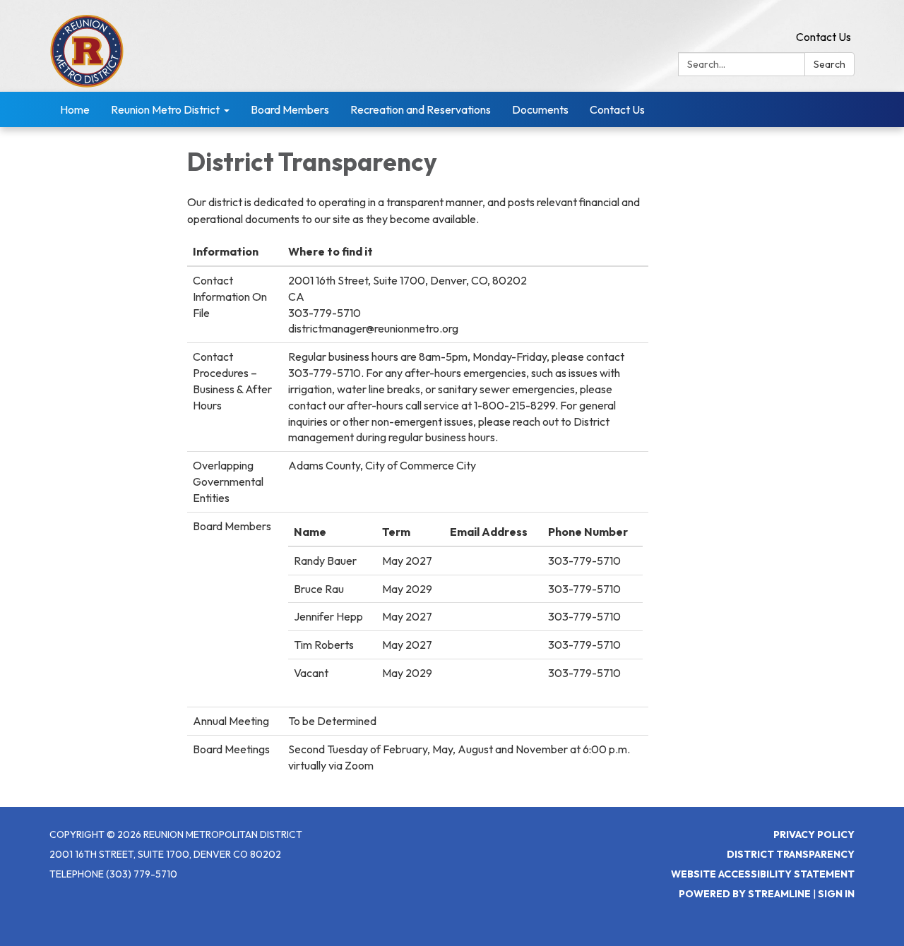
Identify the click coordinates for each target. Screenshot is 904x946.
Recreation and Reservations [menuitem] (420, 109)
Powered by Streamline (745, 893)
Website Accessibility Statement (763, 874)
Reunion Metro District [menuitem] (165, 109)
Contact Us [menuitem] (617, 109)
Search (829, 64)
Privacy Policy (814, 834)
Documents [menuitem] (540, 109)
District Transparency (791, 854)
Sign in (836, 893)
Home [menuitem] (75, 109)
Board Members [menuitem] (290, 109)
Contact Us (823, 37)
